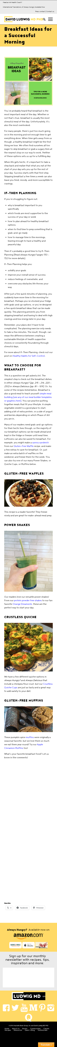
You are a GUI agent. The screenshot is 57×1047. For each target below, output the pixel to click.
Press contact (40, 11)
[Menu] (49, 19)
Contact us (50, 11)
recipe (12, 512)
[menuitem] (42, 19)
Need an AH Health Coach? (12, 2)
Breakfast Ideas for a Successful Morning (28, 35)
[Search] (42, 19)
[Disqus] (28, 797)
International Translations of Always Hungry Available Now (24, 7)
